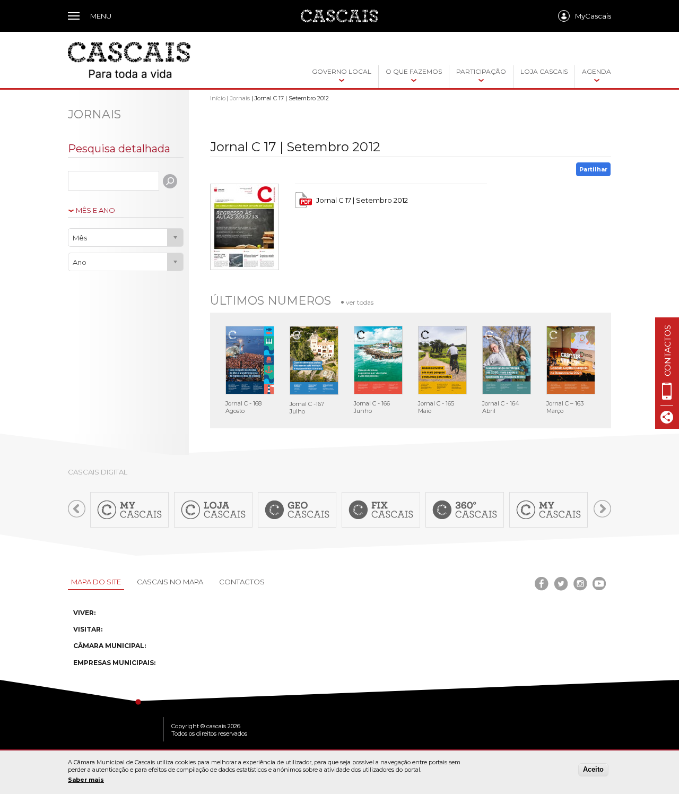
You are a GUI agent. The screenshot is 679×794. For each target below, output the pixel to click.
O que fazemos (414, 71)
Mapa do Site (96, 581)
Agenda (596, 71)
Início (217, 98)
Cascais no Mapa (170, 581)
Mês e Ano (95, 210)
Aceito (593, 769)
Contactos (242, 581)
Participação (481, 71)
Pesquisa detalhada (119, 149)
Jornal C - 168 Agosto (243, 407)
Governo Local (341, 71)
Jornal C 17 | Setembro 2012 (362, 200)
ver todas (359, 302)
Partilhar (593, 169)
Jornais (240, 98)
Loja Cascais (544, 71)
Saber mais (86, 779)
